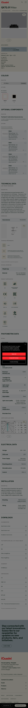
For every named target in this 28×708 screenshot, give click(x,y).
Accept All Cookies (13, 357)
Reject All (14, 354)
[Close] (25, 344)
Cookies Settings (14, 361)
